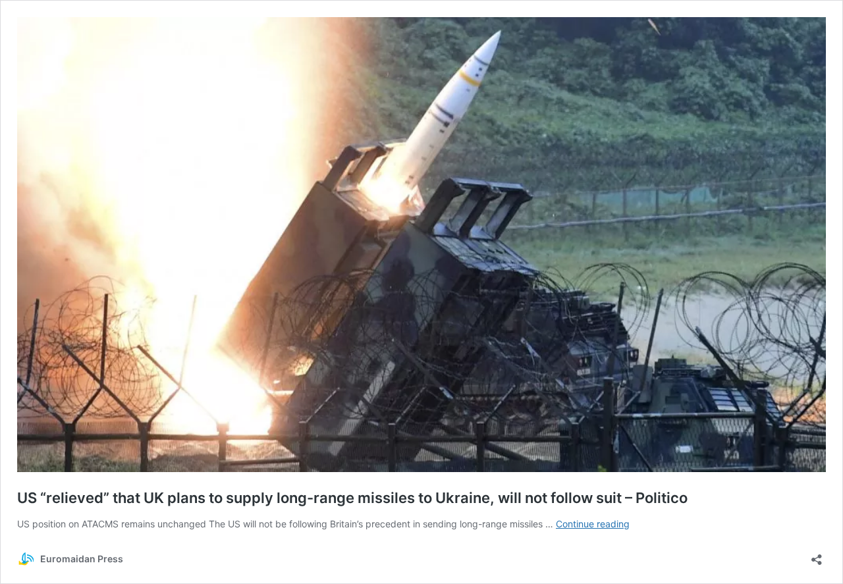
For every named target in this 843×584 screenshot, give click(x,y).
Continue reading (593, 523)
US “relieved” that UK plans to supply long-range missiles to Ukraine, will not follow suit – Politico (352, 497)
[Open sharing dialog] (816, 555)
